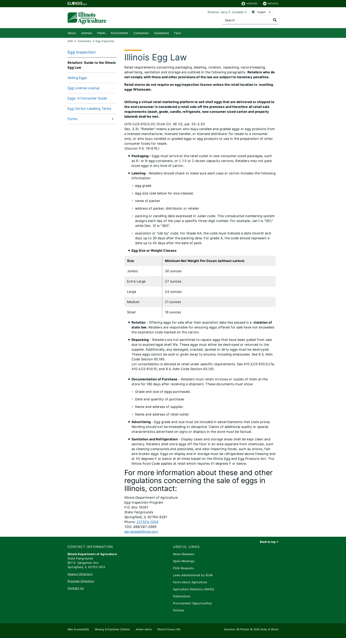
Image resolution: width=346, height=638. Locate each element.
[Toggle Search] (275, 20)
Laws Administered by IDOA (193, 575)
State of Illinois (269, 629)
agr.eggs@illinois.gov (141, 531)
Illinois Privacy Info (168, 629)
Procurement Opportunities (192, 603)
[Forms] (111, 119)
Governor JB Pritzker (236, 629)
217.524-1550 (147, 522)
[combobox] (264, 12)
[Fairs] (183, 32)
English (262, 12)
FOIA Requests (183, 568)
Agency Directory (80, 574)
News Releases (183, 554)
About (72, 33)
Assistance (161, 33)
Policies (178, 610)
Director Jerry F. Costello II (227, 12)
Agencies (251, 3)
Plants (101, 33)
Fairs (177, 33)
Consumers (141, 33)
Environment (119, 33)
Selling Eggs (77, 78)
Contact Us (76, 588)
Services (273, 3)
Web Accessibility (78, 629)
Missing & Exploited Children (112, 629)
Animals (86, 33)
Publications (181, 596)
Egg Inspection (82, 52)
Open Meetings (183, 561)
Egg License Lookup (84, 88)
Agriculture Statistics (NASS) (193, 589)
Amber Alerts (144, 629)
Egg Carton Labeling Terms (89, 108)
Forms (72, 119)
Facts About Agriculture (190, 582)
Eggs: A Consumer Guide (87, 98)
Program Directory (81, 581)
